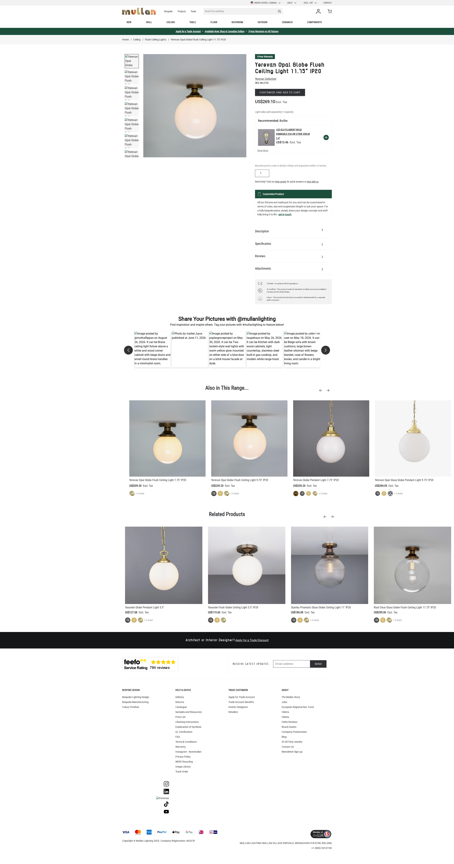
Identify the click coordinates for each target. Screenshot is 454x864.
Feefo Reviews (289, 722)
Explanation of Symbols (188, 726)
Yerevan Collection (265, 79)
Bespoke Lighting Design (135, 697)
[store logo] (139, 11)
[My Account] (319, 11)
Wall (149, 22)
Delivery (179, 697)
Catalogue (181, 707)
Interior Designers (238, 707)
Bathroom (237, 22)
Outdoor (262, 22)
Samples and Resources (188, 712)
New (129, 22)
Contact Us (288, 746)
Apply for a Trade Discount (252, 640)
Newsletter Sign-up (292, 751)
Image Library (183, 766)
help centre (280, 181)
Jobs (284, 702)
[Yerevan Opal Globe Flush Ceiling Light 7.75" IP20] (167, 438)
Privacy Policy (183, 756)
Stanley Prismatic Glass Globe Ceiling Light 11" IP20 (321, 607)
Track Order (181, 771)
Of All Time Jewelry (292, 741)
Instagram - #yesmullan (188, 751)
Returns (179, 702)
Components (314, 22)
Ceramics (287, 22)
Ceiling (171, 22)
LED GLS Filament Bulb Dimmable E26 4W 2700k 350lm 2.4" (293, 134)
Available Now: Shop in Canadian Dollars (224, 31)
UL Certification (183, 731)
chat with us (313, 181)
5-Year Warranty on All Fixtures (263, 31)
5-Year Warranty (265, 56)
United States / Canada (265, 3)
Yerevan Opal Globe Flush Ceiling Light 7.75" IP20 (157, 480)
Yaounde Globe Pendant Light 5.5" (144, 607)
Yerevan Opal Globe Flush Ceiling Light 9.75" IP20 (239, 480)
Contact (327, 3)
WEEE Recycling (184, 761)
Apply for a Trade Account (188, 31)
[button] (152, 350)
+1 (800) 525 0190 (321, 848)
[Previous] (322, 390)
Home (125, 39)
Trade (193, 11)
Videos (285, 717)
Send (318, 664)
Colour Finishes (130, 707)
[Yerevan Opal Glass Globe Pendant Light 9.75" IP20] (413, 438)
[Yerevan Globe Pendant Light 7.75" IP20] (331, 438)
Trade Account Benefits (241, 702)
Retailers (233, 712)
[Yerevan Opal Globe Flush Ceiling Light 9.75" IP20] (249, 438)
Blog (284, 736)
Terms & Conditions (186, 741)
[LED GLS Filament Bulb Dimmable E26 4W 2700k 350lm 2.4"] (266, 137)
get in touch (284, 214)
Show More (262, 150)
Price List (180, 717)
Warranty (180, 746)
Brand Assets (289, 726)
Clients (285, 712)
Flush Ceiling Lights (155, 39)
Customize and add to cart (280, 92)
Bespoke (168, 11)
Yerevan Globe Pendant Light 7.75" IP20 (316, 480)
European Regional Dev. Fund (298, 707)
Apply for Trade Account (241, 697)
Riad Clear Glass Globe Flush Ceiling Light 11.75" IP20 (405, 607)
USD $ (289, 3)
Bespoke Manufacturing (135, 702)
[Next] (329, 390)
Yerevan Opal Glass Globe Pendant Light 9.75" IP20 (404, 480)
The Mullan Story (291, 697)
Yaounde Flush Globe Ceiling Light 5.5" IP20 (233, 607)
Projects (182, 11)
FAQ (177, 736)
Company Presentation (294, 731)
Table (192, 22)
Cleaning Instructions (187, 722)
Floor (214, 22)
